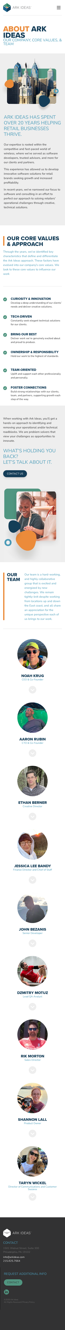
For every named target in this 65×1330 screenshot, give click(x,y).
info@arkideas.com (14, 1257)
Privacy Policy (29, 1302)
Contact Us (15, 473)
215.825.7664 (11, 1261)
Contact (13, 1282)
